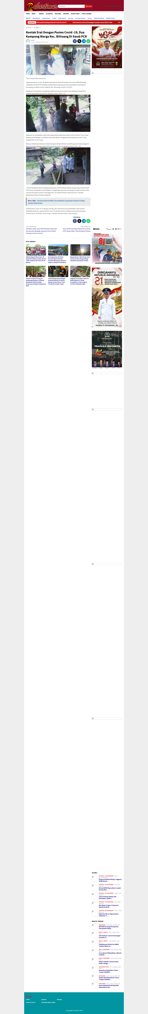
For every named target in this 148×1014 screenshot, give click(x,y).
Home (28, 999)
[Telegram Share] (84, 41)
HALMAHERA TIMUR (104, 967)
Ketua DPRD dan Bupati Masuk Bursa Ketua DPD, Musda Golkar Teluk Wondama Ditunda (76, 229)
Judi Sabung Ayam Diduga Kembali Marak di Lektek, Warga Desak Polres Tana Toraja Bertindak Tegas (56, 281)
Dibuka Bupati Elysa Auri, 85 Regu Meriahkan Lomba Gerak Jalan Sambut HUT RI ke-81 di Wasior (36, 259)
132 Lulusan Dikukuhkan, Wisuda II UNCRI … (110, 954)
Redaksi (44, 999)
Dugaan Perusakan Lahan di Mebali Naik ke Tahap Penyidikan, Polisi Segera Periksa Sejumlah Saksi (79, 281)
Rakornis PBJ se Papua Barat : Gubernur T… (109, 915)
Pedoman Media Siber (48, 1002)
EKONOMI (101, 876)
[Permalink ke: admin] (28, 41)
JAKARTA (105, 932)
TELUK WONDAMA (108, 876)
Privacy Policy (30, 1002)
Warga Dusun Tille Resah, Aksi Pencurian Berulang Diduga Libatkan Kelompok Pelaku (80, 258)
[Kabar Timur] (42, 6)
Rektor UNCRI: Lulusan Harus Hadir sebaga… (109, 962)
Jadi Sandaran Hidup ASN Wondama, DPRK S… (107, 897)
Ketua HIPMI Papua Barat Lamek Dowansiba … (110, 889)
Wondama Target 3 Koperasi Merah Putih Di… (108, 906)
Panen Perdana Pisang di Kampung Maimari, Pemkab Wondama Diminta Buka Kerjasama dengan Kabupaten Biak (36, 282)
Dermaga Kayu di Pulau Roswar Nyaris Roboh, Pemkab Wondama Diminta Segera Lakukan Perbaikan (57, 259)
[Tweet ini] (79, 41)
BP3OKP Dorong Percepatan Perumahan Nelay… (108, 927)
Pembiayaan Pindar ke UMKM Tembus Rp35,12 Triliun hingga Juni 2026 (113, 22)
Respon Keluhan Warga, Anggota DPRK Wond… (110, 880)
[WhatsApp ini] (88, 41)
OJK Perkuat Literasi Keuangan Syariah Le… (109, 936)
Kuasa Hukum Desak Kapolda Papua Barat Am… (109, 986)
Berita (101, 932)
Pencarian (89, 6)
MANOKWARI (102, 925)
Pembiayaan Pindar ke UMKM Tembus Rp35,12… (109, 945)
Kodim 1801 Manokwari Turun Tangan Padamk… (109, 978)
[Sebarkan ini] (75, 41)
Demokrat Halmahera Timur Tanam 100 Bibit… (108, 971)
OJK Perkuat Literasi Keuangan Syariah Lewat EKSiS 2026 (63, 22)
